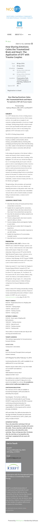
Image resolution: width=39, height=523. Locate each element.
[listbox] (24, 43)
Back (9, 41)
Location (12, 78)
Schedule (12, 68)
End (13, 66)
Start (13, 63)
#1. (14, 70)
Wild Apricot (20, 520)
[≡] (29, 34)
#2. (14, 74)
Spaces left (11, 85)
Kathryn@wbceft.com (11, 297)
